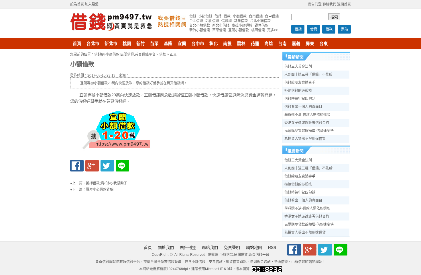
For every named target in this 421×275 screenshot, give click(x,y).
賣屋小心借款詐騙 (99, 190)
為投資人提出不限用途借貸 (305, 139)
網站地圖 (254, 247)
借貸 (313, 29)
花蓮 (255, 43)
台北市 (92, 43)
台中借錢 (272, 16)
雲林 (241, 43)
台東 (323, 43)
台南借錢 (256, 16)
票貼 (344, 29)
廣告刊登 (315, 4)
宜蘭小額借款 (238, 30)
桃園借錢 (258, 30)
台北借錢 (196, 21)
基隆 (168, 43)
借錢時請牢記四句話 (299, 99)
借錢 (298, 29)
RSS (272, 247)
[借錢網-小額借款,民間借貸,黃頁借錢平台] (111, 30)
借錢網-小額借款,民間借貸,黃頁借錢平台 (125, 54)
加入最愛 (92, 4)
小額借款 (240, 16)
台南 (282, 43)
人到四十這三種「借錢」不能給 (308, 75)
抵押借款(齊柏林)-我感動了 (106, 183)
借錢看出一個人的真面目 (303, 107)
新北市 (111, 43)
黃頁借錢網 (104, 262)
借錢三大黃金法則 (298, 67)
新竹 (140, 43)
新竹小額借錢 (199, 30)
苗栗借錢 (219, 30)
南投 (227, 43)
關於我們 (166, 247)
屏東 (310, 43)
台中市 (197, 43)
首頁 (77, 43)
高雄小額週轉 (242, 26)
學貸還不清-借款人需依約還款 (307, 115)
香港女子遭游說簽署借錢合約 (306, 123)
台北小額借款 (199, 26)
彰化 (213, 43)
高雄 (268, 43)
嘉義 (296, 43)
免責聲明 (232, 247)
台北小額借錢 (260, 21)
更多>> (272, 30)
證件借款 (261, 26)
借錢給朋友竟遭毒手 (299, 83)
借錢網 (226, 21)
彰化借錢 (212, 21)
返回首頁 (344, 4)
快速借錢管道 (224, 95)
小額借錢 (205, 16)
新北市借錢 (220, 26)
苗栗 (154, 43)
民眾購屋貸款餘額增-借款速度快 (309, 131)
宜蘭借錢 (152, 95)
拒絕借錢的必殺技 (298, 91)
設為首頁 (77, 4)
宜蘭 (182, 43)
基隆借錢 (241, 21)
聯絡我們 (329, 4)
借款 (329, 29)
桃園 (127, 43)
